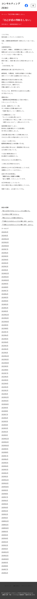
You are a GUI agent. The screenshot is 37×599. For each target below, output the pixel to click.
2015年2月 (4, 545)
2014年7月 (4, 569)
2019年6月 (4, 500)
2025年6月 (4, 253)
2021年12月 (5, 397)
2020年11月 (5, 442)
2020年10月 (5, 445)
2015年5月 (4, 535)
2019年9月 (4, 490)
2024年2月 (4, 308)
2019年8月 (4, 494)
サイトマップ (8, 586)
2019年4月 (4, 507)
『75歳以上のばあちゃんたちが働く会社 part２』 (17, 221)
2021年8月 (4, 411)
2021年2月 (4, 432)
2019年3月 (4, 511)
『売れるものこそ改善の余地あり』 (12, 218)
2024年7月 (4, 290)
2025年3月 (4, 263)
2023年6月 (4, 335)
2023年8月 (4, 328)
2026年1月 (4, 235)
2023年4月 (4, 342)
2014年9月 (4, 562)
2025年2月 (4, 266)
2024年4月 (4, 301)
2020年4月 (4, 466)
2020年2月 (4, 473)
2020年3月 (4, 469)
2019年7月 (4, 497)
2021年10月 (5, 404)
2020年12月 (5, 439)
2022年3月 (4, 387)
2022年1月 (4, 394)
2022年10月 (5, 363)
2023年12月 (5, 315)
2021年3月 (4, 428)
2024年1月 (4, 311)
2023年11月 (5, 318)
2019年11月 (4, 483)
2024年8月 (4, 287)
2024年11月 (5, 277)
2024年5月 (4, 297)
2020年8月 (4, 452)
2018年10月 (5, 528)
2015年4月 (4, 538)
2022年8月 (4, 370)
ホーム (3, 14)
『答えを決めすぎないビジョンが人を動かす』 (15, 211)
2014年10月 (5, 559)
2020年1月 (4, 476)
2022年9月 (4, 366)
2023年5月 (4, 339)
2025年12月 (5, 239)
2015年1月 (4, 549)
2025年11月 (5, 242)
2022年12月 (5, 356)
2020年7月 (4, 456)
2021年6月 (4, 418)
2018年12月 (5, 521)
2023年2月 (4, 349)
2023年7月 (4, 332)
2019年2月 (4, 514)
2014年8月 (4, 566)
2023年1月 (4, 352)
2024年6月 (4, 294)
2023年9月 (4, 325)
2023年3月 (4, 346)
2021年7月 (4, 414)
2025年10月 (5, 246)
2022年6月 (4, 377)
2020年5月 (4, 463)
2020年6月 (4, 459)
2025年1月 (4, 270)
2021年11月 (4, 401)
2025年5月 (4, 256)
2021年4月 (4, 425)
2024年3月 (4, 304)
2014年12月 (5, 552)
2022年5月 (4, 380)
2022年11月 (5, 359)
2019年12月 (5, 480)
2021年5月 (4, 421)
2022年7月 (4, 373)
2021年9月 (4, 408)
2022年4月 (4, 383)
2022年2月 (4, 390)
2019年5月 (4, 504)
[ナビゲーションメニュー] (33, 5)
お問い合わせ (16, 586)
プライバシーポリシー (27, 586)
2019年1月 (4, 518)
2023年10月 (5, 321)
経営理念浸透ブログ (15, 24)
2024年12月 (5, 273)
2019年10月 (5, 487)
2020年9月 (4, 449)
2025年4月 (4, 259)
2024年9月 (4, 284)
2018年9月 (4, 531)
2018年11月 (4, 525)
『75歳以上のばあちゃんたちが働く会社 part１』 (17, 225)
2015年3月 (4, 542)
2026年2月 (4, 232)
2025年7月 (4, 249)
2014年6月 (4, 573)
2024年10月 (5, 280)
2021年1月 (4, 435)
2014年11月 (4, 555)
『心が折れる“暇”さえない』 (10, 214)
